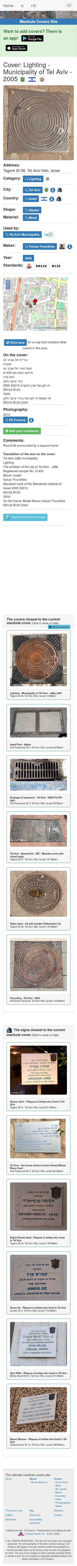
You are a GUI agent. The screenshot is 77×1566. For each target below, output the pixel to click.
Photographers (63, 1502)
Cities (58, 1499)
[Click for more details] (38, 660)
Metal (32, 217)
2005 (28, 258)
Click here (17, 342)
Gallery (9, 1515)
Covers (58, 1478)
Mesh (58, 1485)
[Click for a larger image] (38, 122)
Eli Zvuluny (17, 420)
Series (58, 1506)
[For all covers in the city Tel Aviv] (22, 78)
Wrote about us (39, 1482)
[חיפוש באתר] (22, 5)
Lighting (34, 179)
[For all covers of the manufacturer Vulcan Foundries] (62, 245)
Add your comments (23, 431)
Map (32, 1510)
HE (33, 5)
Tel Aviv (34, 190)
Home (8, 5)
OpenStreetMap (45, 327)
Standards (10, 1519)
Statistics (58, 1510)
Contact (58, 1515)
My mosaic (61, 1489)
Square (33, 210)
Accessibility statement (36, 1521)
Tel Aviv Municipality (24, 234)
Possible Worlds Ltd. (35, 1533)
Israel (32, 198)
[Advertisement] (38, 566)
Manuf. (58, 1492)
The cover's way (14, 1510)
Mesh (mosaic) (60, 627)
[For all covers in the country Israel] (32, 78)
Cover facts (61, 1482)
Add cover (35, 1515)
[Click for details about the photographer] (31, 419)
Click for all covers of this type (27, 517)
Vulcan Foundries (41, 246)
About (33, 1478)
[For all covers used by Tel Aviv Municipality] (49, 234)
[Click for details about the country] (51, 198)
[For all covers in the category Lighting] (42, 78)
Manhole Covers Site (39, 21)
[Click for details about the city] (52, 189)
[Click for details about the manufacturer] (69, 245)
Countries (60, 1495)
